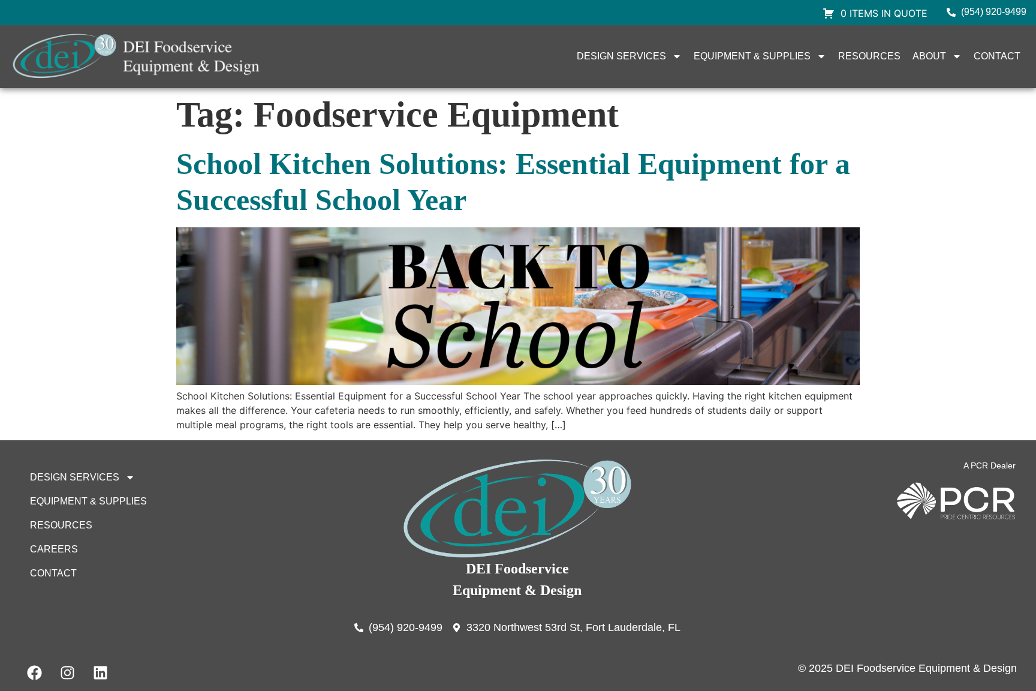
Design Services (621, 56)
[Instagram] (67, 673)
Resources (869, 56)
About (929, 56)
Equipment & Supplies (752, 56)
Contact (997, 56)
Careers (54, 549)
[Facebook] (34, 673)
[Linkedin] (100, 673)
